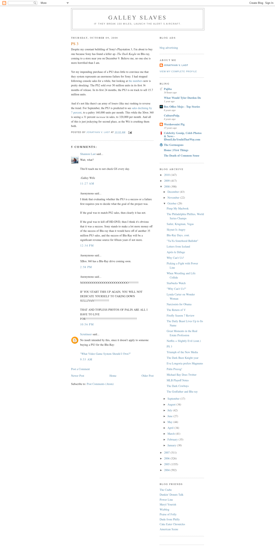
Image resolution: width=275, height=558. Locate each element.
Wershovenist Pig (174, 124)
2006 (167, 458)
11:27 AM (87, 183)
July (170, 410)
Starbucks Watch (176, 283)
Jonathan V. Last (176, 65)
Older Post (148, 376)
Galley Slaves (137, 17)
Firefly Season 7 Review (180, 315)
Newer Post (77, 376)
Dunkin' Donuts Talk (171, 494)
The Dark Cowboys (178, 386)
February (173, 439)
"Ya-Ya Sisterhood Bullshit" (182, 241)
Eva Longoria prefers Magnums (185, 363)
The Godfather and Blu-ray (182, 391)
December (173, 192)
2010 (167, 175)
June (170, 416)
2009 (167, 181)
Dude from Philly (170, 519)
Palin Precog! (174, 369)
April (170, 428)
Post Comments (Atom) (100, 384)
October (172, 203)
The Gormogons (173, 145)
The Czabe (166, 490)
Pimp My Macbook (178, 208)
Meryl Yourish (168, 504)
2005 (167, 464)
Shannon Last (88, 154)
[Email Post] (130, 132)
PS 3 (169, 346)
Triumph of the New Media (182, 352)
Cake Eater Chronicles (172, 524)
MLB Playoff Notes (178, 380)
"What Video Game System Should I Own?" (105, 354)
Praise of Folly (168, 514)
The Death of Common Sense (181, 155)
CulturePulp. (172, 115)
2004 (167, 470)
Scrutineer (86, 334)
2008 (167, 186)
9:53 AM (86, 359)
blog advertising (169, 48)
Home (113, 376)
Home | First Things (176, 150)
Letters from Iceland (178, 246)
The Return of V (176, 310)
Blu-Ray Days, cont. (178, 235)
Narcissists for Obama (179, 304)
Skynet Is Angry (176, 229)
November (173, 197)
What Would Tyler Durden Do (182, 98)
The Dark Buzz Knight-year (182, 358)
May (170, 422)
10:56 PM (87, 324)
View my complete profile (178, 71)
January (172, 445)
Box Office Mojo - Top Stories (182, 106)
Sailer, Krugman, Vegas (180, 224)
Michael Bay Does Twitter (181, 374)
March (171, 433)
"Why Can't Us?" (176, 289)
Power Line (166, 499)
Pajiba (168, 89)
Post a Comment (80, 369)
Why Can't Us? (175, 258)
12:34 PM (87, 245)
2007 (167, 452)
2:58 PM (86, 267)
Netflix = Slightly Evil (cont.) (184, 341)
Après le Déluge (176, 252)
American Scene (169, 529)
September (173, 398)
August (171, 404)
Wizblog (164, 509)
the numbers (136, 81)
